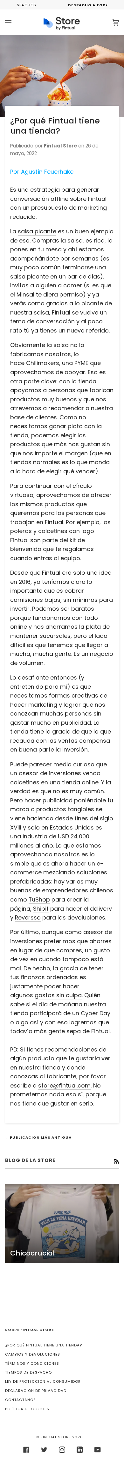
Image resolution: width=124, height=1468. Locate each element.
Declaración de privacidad (35, 1390)
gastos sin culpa (58, 995)
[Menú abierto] (14, 22)
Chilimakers (42, 363)
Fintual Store (56, 1437)
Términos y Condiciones (32, 1363)
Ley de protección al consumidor (43, 1381)
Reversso (28, 917)
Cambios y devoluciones (32, 1354)
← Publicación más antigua (38, 1137)
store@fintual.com (64, 1085)
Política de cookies (27, 1408)
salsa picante (37, 231)
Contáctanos (20, 1399)
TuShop (39, 899)
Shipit (41, 909)
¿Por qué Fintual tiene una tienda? (43, 1345)
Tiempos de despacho (28, 1372)
